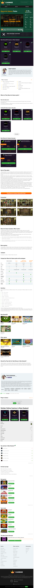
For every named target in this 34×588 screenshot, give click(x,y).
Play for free (11, 483)
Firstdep (2, 158)
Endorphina (9, 510)
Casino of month (15, 548)
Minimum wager (3, 144)
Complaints (15, 555)
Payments (14, 549)
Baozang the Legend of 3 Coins (23, 261)
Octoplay (9, 529)
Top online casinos (3, 558)
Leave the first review (28, 12)
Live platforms (15, 566)
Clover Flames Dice (10, 519)
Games (16, 6)
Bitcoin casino (15, 551)
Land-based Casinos (16, 557)
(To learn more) (22, 586)
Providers (2, 564)
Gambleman (9, 514)
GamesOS (2, 324)
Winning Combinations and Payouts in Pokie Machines (9, 474)
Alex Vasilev (7, 393)
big (18, 144)
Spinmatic (2, 357)
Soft (14, 558)
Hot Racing (9, 485)
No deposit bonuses (4, 561)
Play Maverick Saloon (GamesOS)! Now (16, 193)
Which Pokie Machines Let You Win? (6, 468)
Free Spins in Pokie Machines (5, 472)
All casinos (16, 134)
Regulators (15, 561)
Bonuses (27, 6)
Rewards (2, 562)
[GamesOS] (31, 424)
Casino (6, 6)
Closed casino (3, 551)
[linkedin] (6, 377)
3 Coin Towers (10, 509)
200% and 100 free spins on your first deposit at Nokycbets (16, 537)
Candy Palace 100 (10, 490)
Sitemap (14, 564)
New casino (2, 548)
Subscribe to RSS (17, 584)
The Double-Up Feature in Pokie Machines (7, 471)
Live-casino (15, 554)
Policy (27, 551)
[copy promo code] (7, 49)
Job (26, 552)
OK (26, 586)
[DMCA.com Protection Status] (16, 581)
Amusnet (9, 481)
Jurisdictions (15, 560)
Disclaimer (27, 549)
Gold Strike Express (31, 261)
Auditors (14, 563)
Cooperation (27, 548)
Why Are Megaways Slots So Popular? (6, 470)
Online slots (2, 555)
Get (14, 540)
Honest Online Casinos (4, 556)
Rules (1, 559)
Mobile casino (15, 552)
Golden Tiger (10, 495)
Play (5, 51)
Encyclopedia (3, 565)
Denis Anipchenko (4, 74)
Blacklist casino (3, 549)
